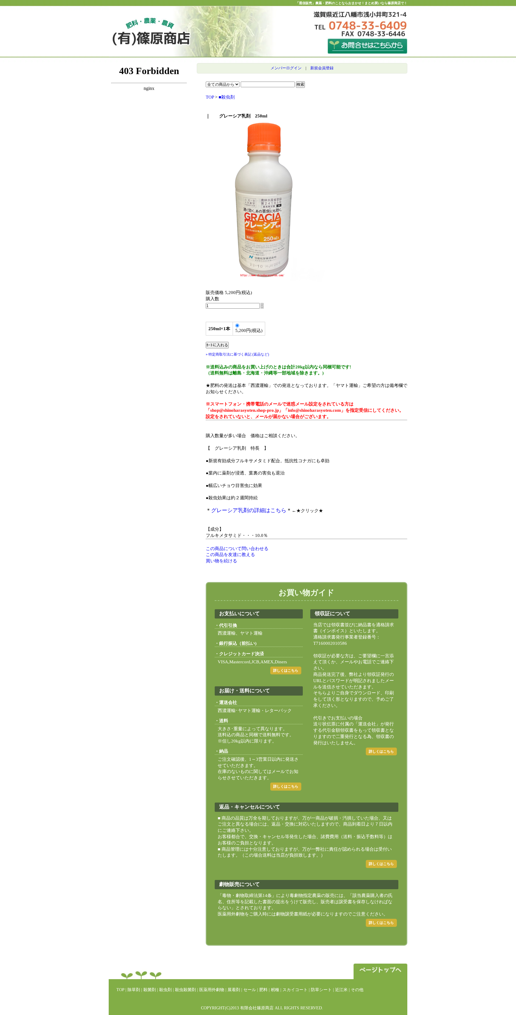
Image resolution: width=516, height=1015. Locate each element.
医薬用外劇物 (211, 990)
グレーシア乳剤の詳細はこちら (248, 510)
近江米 (341, 990)
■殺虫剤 (227, 97)
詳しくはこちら (285, 670)
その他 (357, 990)
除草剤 (134, 990)
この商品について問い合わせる (237, 548)
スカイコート (295, 990)
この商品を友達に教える (230, 554)
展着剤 (234, 990)
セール (249, 990)
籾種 (275, 990)
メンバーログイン (286, 68)
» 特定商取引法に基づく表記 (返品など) (237, 354)
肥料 (263, 990)
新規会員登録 (322, 68)
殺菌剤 (149, 990)
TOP (210, 97)
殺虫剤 (165, 990)
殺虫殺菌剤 (185, 990)
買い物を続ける (221, 560)
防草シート (321, 990)
